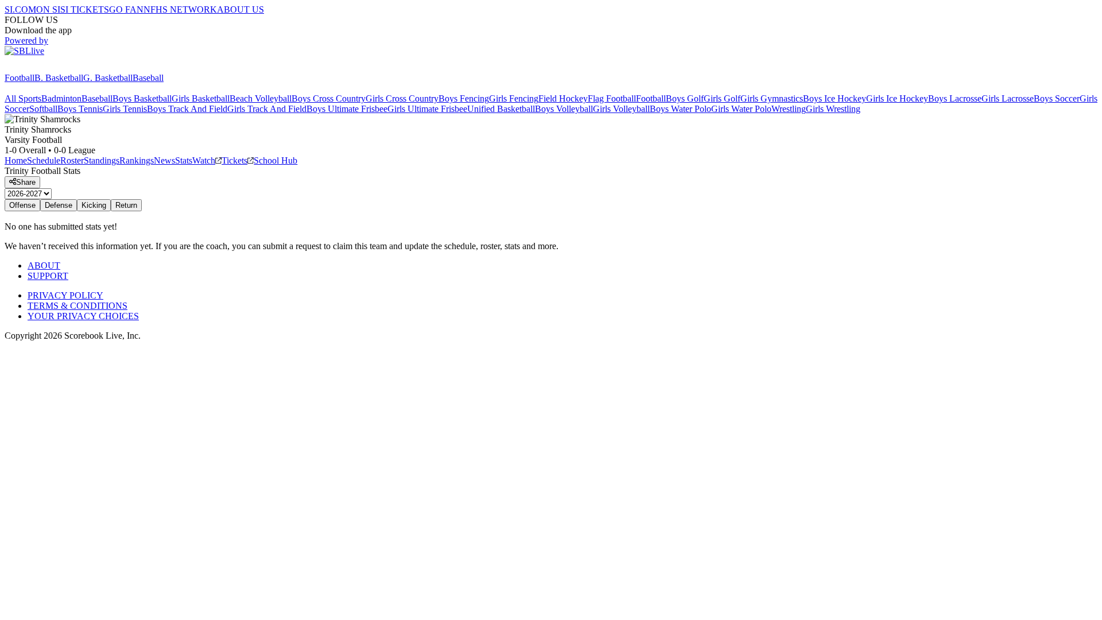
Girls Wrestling (833, 109)
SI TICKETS (84, 9)
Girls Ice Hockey (897, 98)
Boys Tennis (80, 109)
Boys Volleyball (564, 109)
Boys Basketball (142, 98)
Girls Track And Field (266, 109)
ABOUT (44, 265)
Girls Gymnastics (771, 98)
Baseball (148, 78)
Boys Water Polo (680, 109)
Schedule (43, 160)
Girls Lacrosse (1007, 98)
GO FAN (126, 9)
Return (126, 205)
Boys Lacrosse (954, 98)
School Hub (275, 160)
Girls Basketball (201, 98)
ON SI (48, 9)
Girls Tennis (125, 109)
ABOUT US (240, 9)
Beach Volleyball (261, 98)
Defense (58, 205)
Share (26, 182)
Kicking (94, 205)
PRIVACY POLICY (65, 295)
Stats (183, 160)
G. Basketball (108, 78)
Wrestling (788, 109)
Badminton (61, 98)
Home (16, 160)
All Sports (23, 98)
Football (19, 78)
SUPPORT (48, 276)
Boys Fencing (464, 98)
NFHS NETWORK (180, 9)
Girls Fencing (513, 98)
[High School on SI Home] (49, 67)
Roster (72, 160)
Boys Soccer (1057, 98)
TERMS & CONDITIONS (77, 306)
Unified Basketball (501, 109)
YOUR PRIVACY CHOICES (83, 316)
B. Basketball (58, 78)
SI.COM (20, 9)
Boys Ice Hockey (834, 98)
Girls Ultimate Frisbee (427, 109)
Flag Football (612, 98)
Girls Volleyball (621, 109)
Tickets (234, 160)
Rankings (136, 160)
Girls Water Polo (741, 109)
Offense (22, 205)
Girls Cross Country (402, 98)
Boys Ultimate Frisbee (346, 109)
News (164, 160)
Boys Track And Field (187, 109)
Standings (101, 160)
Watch (203, 160)
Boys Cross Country (329, 98)
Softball (43, 109)
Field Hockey (563, 98)
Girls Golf (722, 98)
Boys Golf (685, 98)
